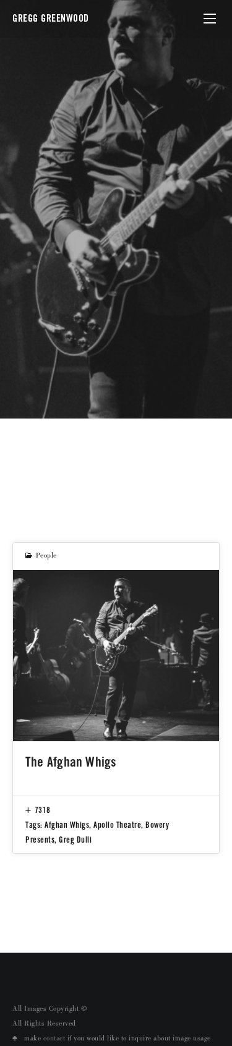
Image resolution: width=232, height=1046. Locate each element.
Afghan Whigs (67, 825)
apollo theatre (117, 825)
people (46, 556)
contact (54, 1039)
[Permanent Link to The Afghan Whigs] (116, 656)
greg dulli (75, 839)
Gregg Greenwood (50, 18)
